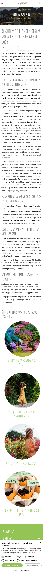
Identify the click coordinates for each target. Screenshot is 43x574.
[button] (22, 570)
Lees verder (31, 553)
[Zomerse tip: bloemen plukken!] (22, 442)
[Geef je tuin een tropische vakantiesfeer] (22, 390)
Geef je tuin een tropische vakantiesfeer (21, 413)
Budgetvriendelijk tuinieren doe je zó (21, 512)
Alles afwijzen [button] (32, 565)
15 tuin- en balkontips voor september (21, 362)
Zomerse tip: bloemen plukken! (21, 463)
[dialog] (21, 557)
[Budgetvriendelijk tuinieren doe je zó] (22, 489)
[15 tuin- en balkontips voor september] (22, 339)
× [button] (41, 542)
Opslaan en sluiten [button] (12, 565)
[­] (2, 3)
